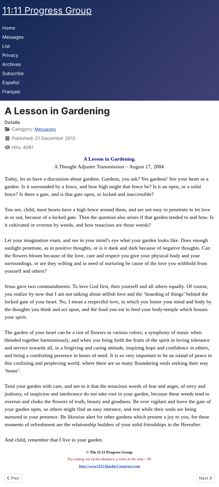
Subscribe (13, 73)
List (6, 46)
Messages (13, 37)
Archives (11, 64)
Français (11, 91)
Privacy (10, 55)
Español (10, 82)
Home (8, 28)
